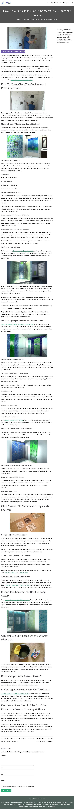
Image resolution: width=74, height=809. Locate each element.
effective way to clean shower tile (22, 251)
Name (2, 768)
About (48, 2)
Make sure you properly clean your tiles (17, 585)
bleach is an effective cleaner (14, 420)
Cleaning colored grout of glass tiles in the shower (17, 324)
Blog (52, 2)
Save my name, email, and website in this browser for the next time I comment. (18, 786)
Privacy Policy (66, 2)
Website (2, 780)
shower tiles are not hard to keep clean (17, 600)
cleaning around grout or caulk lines (16, 572)
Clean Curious (41, 798)
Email (2, 774)
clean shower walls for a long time (21, 80)
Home (60, 2)
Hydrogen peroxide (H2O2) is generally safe (15, 693)
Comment (3, 755)
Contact (56, 2)
